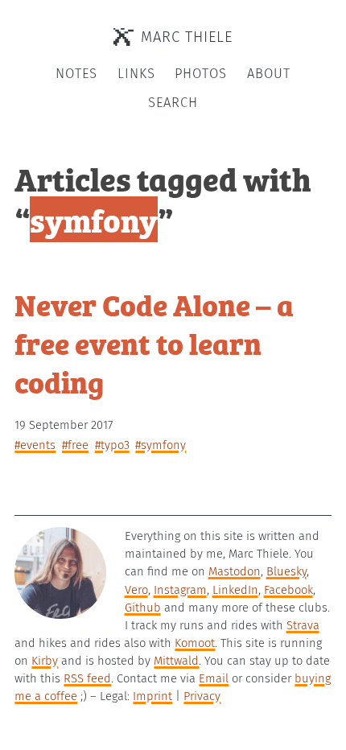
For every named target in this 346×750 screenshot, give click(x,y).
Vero (136, 590)
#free (75, 445)
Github (143, 607)
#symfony (160, 445)
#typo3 (112, 445)
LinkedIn (235, 590)
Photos (201, 73)
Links (136, 73)
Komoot (195, 643)
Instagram (180, 590)
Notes (76, 73)
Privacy (201, 696)
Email (214, 678)
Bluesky (286, 571)
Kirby (44, 660)
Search (173, 102)
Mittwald (176, 660)
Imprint (152, 696)
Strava (302, 625)
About (268, 73)
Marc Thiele (187, 37)
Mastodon (234, 571)
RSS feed (87, 678)
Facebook (288, 590)
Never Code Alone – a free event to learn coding (154, 342)
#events (35, 445)
